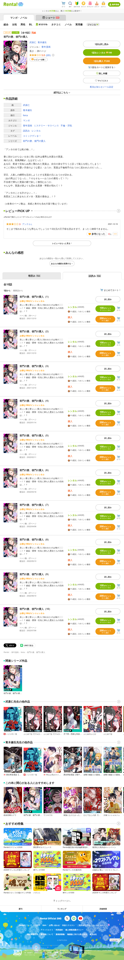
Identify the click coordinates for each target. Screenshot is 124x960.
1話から (7, 290)
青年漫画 (46, 46)
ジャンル (92, 24)
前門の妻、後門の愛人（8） (35, 539)
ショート (52, 17)
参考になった (98, 233)
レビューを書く (40, 59)
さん (27, 223)
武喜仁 (32, 42)
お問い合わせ (54, 925)
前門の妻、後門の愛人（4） (35, 400)
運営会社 (93, 934)
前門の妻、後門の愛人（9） (35, 574)
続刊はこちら (61, 92)
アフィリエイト (47, 929)
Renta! (6, 652)
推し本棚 (103, 73)
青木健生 (42, 42)
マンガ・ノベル (18, 17)
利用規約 (59, 929)
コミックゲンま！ (32, 135)
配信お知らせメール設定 (101, 86)
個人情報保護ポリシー (74, 929)
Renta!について (25, 925)
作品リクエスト (68, 925)
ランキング (61, 908)
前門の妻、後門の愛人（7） (35, 504)
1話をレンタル (101, 52)
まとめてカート (111, 290)
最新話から (18, 290)
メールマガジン (98, 925)
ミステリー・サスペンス (46, 125)
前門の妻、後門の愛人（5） (35, 435)
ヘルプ (37, 925)
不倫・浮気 (66, 125)
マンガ (26, 120)
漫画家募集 (60, 934)
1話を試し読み (102, 44)
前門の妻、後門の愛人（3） (35, 366)
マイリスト (103, 80)
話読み (26, 130)
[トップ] (10, 4)
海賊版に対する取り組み (77, 934)
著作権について (47, 934)
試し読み (108, 299)
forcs (25, 115)
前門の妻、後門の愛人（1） (35, 296)
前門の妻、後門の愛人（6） (35, 470)
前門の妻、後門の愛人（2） (35, 331)
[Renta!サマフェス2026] (20, 4)
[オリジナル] (42, 24)
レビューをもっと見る (61, 243)
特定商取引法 (32, 934)
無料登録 (115, 4)
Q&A (44, 925)
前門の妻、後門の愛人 (34, 140)
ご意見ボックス (83, 925)
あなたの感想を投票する (61, 263)
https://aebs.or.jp (29, 955)
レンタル (36, 130)
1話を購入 (102, 60)
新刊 (20, 908)
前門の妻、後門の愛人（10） (35, 609)
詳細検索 (103, 908)
